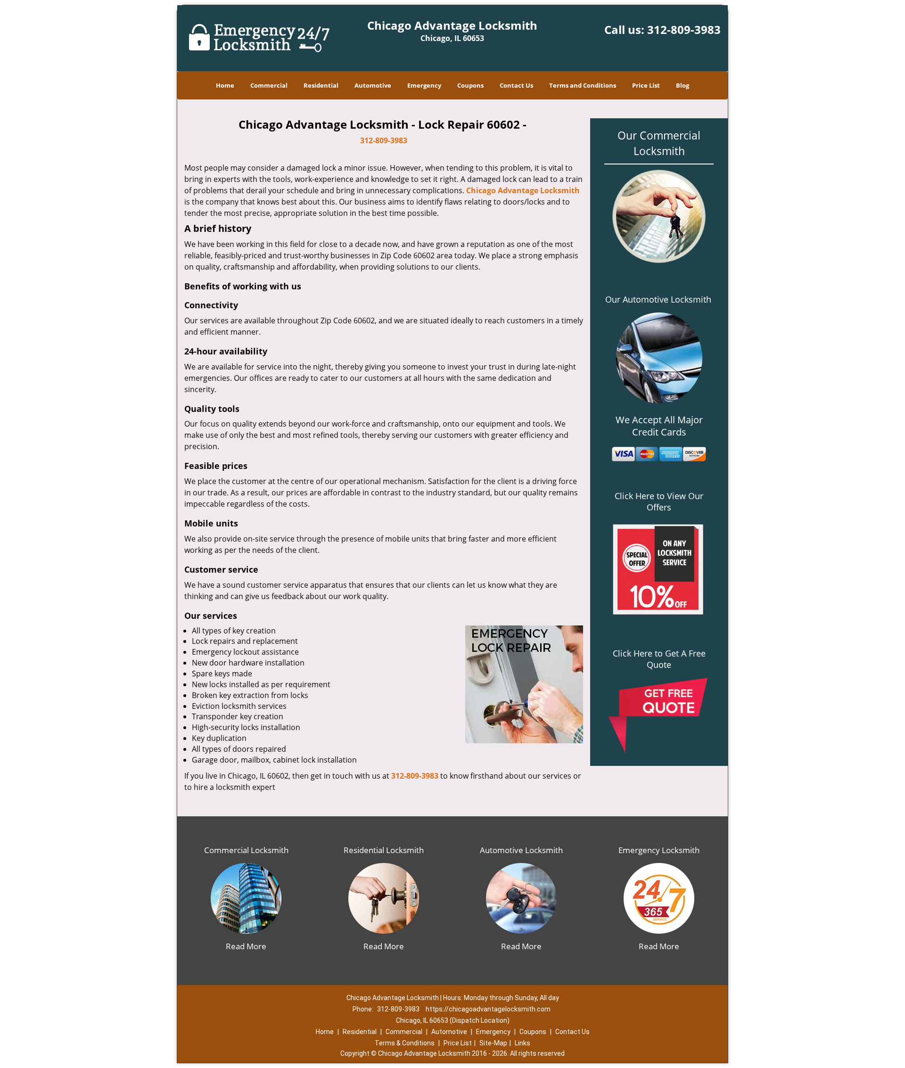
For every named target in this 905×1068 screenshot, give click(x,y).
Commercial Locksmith (246, 850)
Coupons (470, 85)
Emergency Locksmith (658, 850)
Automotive (372, 85)
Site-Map (493, 1043)
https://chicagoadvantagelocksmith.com (488, 1009)
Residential (321, 85)
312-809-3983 (684, 29)
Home (225, 85)
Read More (246, 946)
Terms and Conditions (582, 85)
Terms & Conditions (405, 1043)
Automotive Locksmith (521, 850)
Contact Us (516, 85)
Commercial (269, 85)
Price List (646, 85)
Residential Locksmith (384, 850)
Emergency (424, 85)
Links (522, 1043)
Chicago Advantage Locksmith (523, 190)
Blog (682, 85)
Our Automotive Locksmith (658, 299)
